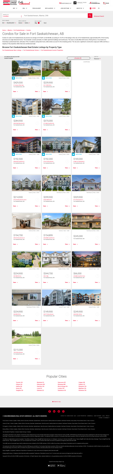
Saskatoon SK (62, 390)
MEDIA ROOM (70, 415)
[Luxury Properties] (80, 3)
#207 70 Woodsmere (48, 314)
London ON (61, 388)
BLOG (75, 415)
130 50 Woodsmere (18, 352)
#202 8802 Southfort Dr (49, 237)
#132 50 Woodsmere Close (19, 199)
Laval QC (39, 388)
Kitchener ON (82, 390)
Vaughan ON (19, 390)
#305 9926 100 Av (77, 314)
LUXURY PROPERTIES (81, 415)
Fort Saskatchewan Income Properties (52, 50)
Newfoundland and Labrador (55, 420)
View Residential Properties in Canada (11, 432)
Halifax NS (19, 386)
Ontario (11, 420)
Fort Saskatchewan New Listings (11, 50)
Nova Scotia (73, 420)
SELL (24, 8)
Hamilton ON (40, 386)
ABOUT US (79, 8)
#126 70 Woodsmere (48, 161)
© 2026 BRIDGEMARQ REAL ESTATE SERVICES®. (17, 416)
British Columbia (24, 420)
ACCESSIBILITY (106, 417)
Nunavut (92, 420)
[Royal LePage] (16, 3)
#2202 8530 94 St (48, 199)
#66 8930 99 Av (17, 314)
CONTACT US (63, 415)
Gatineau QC (40, 390)
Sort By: (96, 56)
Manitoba (31, 420)
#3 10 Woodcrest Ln (78, 199)
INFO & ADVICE (49, 8)
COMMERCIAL (90, 415)
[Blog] (106, 3)
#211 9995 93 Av (47, 85)
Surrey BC (19, 388)
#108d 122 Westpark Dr (78, 161)
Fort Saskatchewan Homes (31, 50)
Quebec (15, 420)
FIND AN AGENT (36, 8)
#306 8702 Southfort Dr (18, 161)
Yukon (88, 420)
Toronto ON (19, 382)
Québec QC (82, 384)
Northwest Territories (66, 420)
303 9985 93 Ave (17, 276)
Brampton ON (82, 386)
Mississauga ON (62, 386)
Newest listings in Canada (25, 432)
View (36, 91)
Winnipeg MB (61, 384)
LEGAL (103, 415)
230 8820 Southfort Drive (79, 276)
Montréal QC (40, 382)
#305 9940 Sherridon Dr (18, 123)
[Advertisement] (86, 89)
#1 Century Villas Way (18, 85)
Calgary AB (82, 382)
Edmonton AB (41, 384)
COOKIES (100, 417)
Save (14, 91)
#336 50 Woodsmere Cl (19, 237)
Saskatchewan (37, 420)
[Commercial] (94, 3)
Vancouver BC (62, 382)
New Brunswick (44, 420)
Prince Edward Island (81, 420)
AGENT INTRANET (97, 415)
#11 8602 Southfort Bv (49, 123)
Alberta (18, 420)
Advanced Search (99, 16)
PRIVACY (108, 415)
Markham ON (82, 388)
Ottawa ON (19, 384)
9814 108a (46, 276)
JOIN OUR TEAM (65, 8)
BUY (14, 8)
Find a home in (6, 420)
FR (98, 8)
